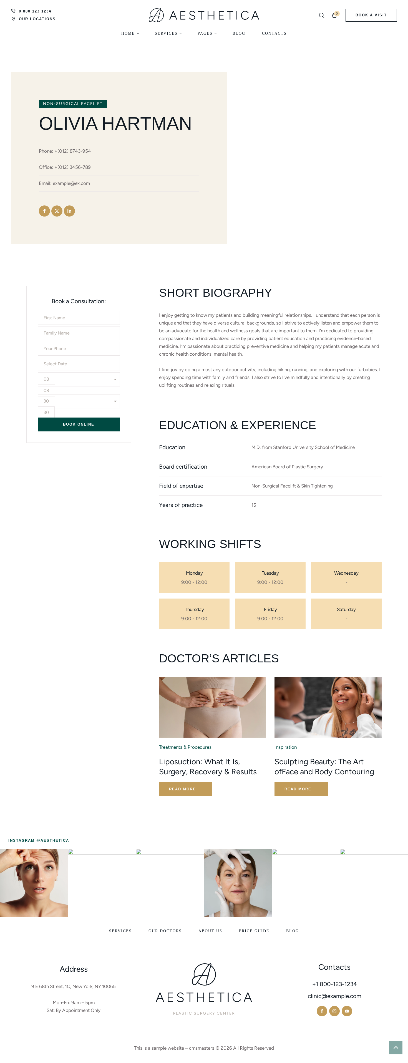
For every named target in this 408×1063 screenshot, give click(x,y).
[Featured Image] (212, 707)
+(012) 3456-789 (72, 167)
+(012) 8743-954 (72, 151)
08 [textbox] (46, 390)
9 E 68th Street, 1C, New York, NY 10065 (73, 986)
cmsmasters (201, 1048)
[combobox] (46, 390)
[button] (322, 15)
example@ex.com (71, 183)
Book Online (78, 424)
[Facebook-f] (44, 211)
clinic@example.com (334, 995)
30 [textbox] (46, 412)
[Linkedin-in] (69, 211)
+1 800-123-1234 (334, 984)
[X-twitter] (56, 211)
